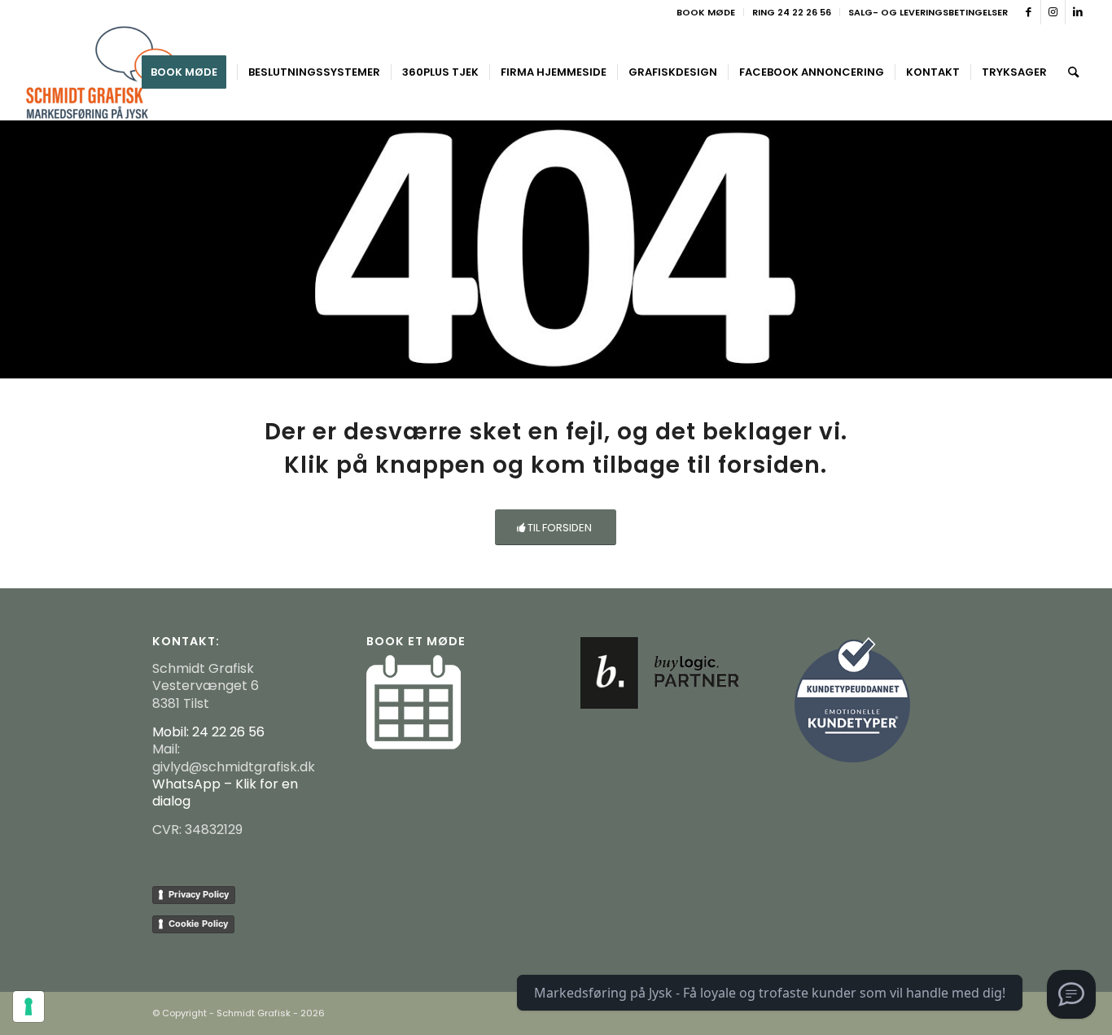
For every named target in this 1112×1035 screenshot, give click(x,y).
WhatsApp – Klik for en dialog (225, 792)
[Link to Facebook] (1028, 12)
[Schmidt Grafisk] (101, 72)
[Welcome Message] (1071, 994)
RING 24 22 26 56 (791, 12)
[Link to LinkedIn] (1078, 12)
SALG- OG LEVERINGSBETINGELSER (928, 12)
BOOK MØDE (705, 12)
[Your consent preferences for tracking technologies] (28, 1006)
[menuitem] (706, 12)
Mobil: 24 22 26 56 (208, 732)
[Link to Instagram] (1053, 12)
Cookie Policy (198, 923)
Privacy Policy (199, 894)
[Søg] (1073, 72)
